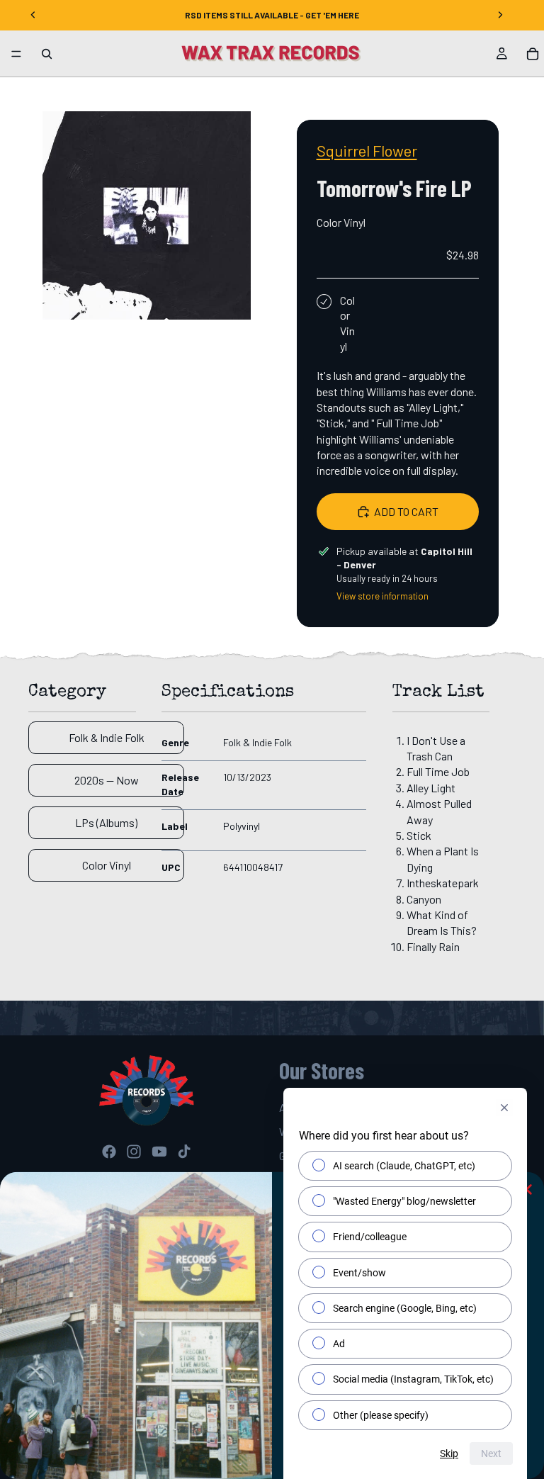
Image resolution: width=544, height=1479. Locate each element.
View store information (382, 596)
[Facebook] (109, 1151)
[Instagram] (133, 1151)
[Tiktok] (184, 1151)
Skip (449, 1453)
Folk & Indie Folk (106, 737)
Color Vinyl (106, 865)
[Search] (46, 53)
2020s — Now (106, 780)
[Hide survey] (504, 1107)
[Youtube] (159, 1151)
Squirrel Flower (367, 150)
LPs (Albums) (106, 822)
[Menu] (16, 54)
